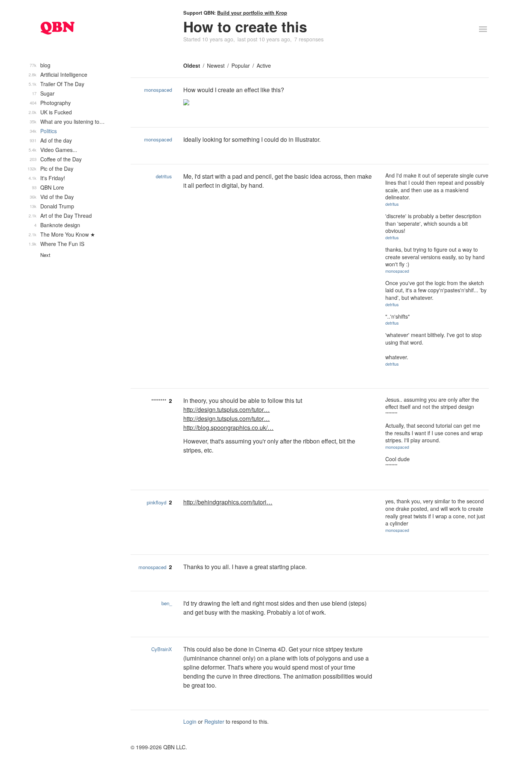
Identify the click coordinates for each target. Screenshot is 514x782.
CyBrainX (161, 649)
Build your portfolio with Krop (252, 12)
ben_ (166, 603)
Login (189, 721)
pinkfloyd (156, 502)
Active (264, 65)
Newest (216, 65)
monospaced (158, 89)
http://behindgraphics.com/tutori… (227, 502)
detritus (164, 176)
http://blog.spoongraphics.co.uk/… (228, 427)
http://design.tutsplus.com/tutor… (226, 409)
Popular (240, 65)
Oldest (191, 65)
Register (214, 721)
